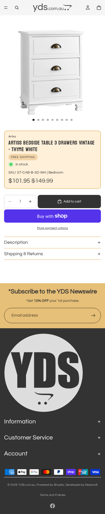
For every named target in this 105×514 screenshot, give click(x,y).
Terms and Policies (52, 495)
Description (16, 242)
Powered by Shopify (50, 485)
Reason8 (91, 485)
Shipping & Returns (23, 253)
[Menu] (6, 7)
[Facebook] (52, 506)
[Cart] (98, 7)
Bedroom (55, 172)
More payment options (52, 228)
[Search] (16, 7)
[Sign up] (93, 315)
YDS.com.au (26, 485)
